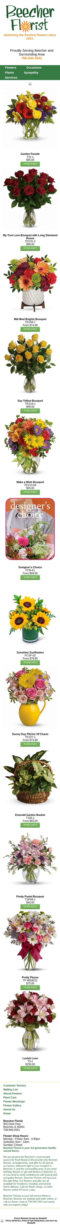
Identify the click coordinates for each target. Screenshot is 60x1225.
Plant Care (9, 1097)
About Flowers (12, 1093)
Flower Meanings (14, 1101)
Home (7, 1113)
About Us (9, 1109)
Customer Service (14, 1085)
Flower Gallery (12, 1105)
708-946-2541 (31, 58)
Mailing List (10, 1089)
